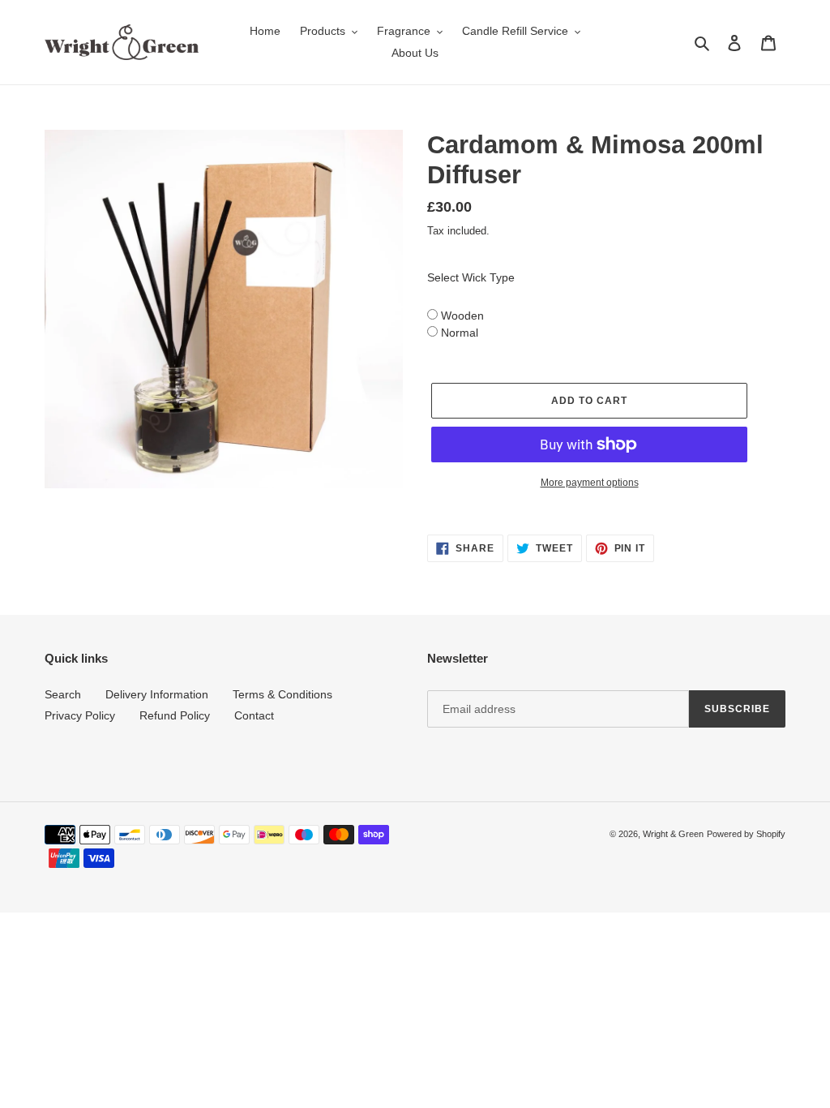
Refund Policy (174, 715)
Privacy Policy (80, 715)
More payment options (590, 482)
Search (63, 694)
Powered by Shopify (746, 834)
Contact (254, 715)
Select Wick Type (471, 277)
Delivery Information (156, 694)
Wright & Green (673, 834)
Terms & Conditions (282, 694)
